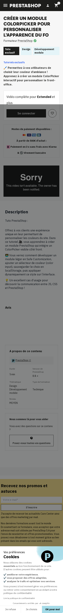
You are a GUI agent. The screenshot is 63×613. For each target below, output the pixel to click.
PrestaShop (25, 40)
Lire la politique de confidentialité (19, 598)
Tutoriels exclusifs (14, 62)
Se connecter (26, 113)
